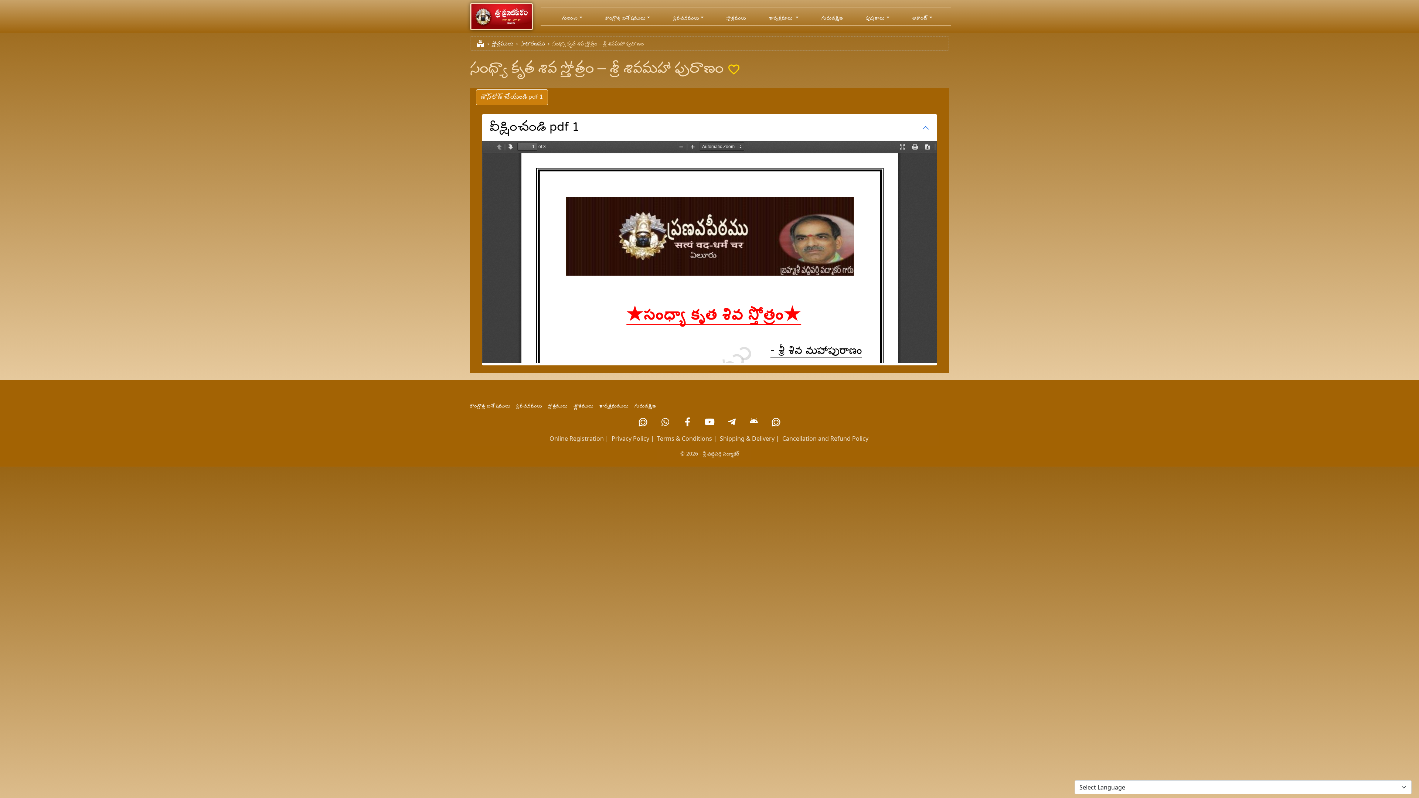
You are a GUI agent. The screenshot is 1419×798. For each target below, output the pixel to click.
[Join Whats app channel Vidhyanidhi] (776, 422)
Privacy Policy (630, 438)
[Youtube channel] (709, 422)
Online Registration (576, 438)
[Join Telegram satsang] (731, 422)
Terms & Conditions (684, 438)
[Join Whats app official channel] (643, 422)
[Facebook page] (687, 422)
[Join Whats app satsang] (665, 422)
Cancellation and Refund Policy (825, 438)
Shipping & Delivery (747, 438)
